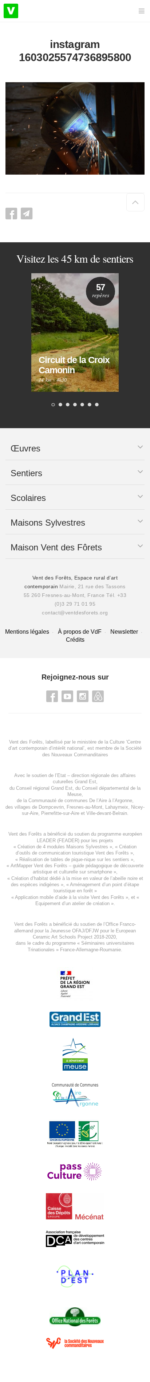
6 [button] (89, 405)
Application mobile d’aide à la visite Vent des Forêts (69, 897)
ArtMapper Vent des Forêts (39, 865)
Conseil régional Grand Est (44, 788)
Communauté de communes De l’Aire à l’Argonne (80, 800)
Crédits (75, 640)
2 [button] (60, 405)
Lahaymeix (116, 807)
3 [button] (67, 405)
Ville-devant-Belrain (106, 813)
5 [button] (82, 405)
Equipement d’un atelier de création (72, 903)
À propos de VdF (80, 632)
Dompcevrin (51, 807)
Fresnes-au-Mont (84, 807)
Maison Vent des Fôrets (56, 547)
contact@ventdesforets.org (75, 613)
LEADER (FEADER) (58, 840)
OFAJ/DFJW (85, 930)
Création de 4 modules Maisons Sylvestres (62, 846)
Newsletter (124, 632)
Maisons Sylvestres (48, 522)
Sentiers (26, 473)
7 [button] (96, 405)
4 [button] (75, 405)
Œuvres (25, 448)
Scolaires (28, 498)
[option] (75, 332)
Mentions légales (27, 632)
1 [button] (53, 405)
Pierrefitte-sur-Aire (60, 813)
